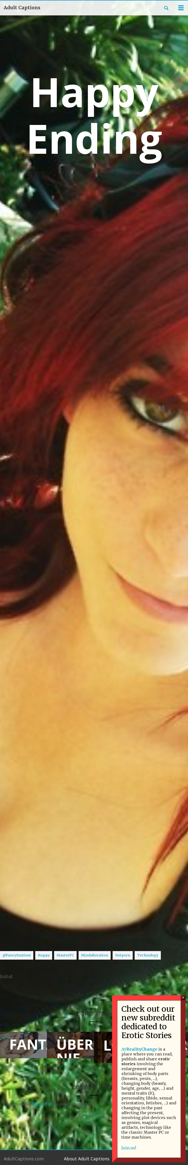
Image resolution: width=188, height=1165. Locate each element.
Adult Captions (22, 8)
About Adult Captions (86, 1159)
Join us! (128, 1147)
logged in (42, 1104)
